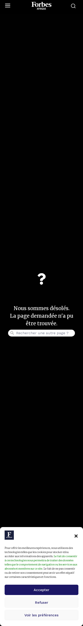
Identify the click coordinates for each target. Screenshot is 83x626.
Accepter (41, 590)
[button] (76, 536)
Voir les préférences (41, 615)
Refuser (41, 603)
